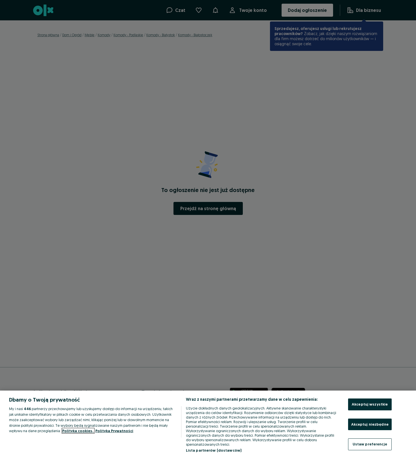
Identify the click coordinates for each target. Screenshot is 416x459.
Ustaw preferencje (370, 444)
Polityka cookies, (78, 430)
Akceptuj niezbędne (370, 424)
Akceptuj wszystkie (370, 404)
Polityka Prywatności (114, 430)
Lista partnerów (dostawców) (214, 450)
